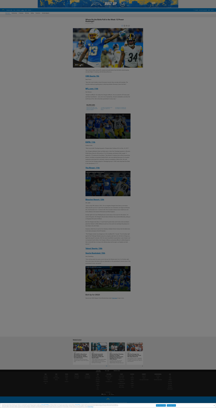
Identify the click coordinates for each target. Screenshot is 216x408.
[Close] (214, 405)
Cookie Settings (90, 406)
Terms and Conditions (45, 404)
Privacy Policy (77, 404)
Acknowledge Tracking (171, 405)
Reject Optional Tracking (161, 405)
